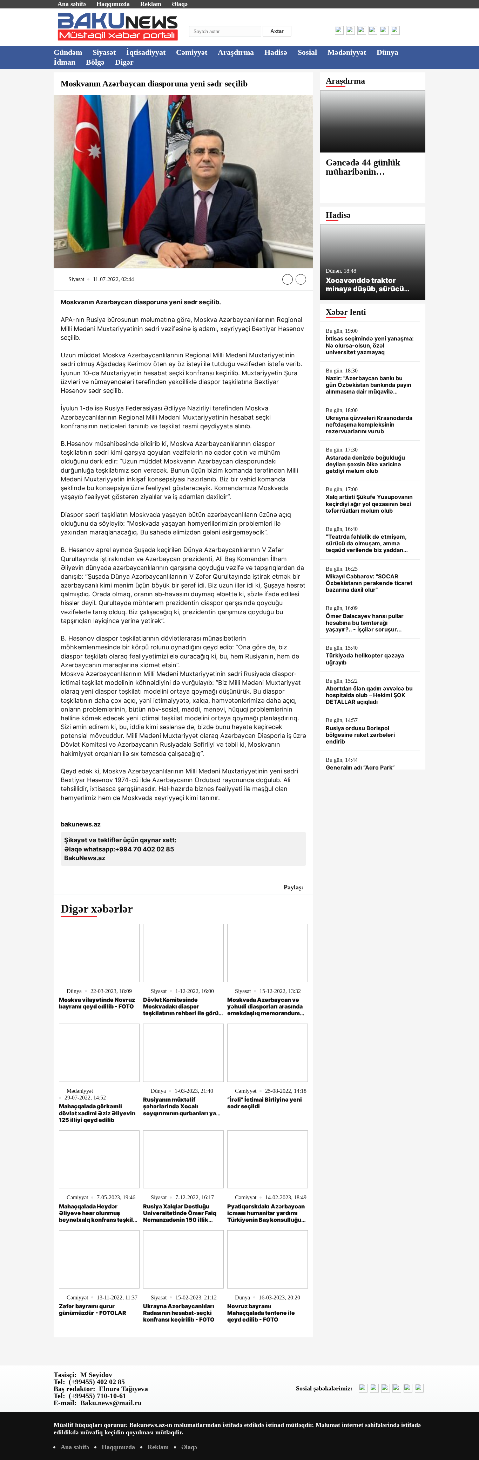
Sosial (307, 52)
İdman (64, 62)
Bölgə (95, 62)
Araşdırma (236, 52)
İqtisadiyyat (146, 52)
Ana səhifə (72, 3)
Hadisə (275, 52)
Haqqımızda (113, 3)
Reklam (150, 3)
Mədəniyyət (347, 52)
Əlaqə (180, 3)
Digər (124, 62)
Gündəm (68, 52)
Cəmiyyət (191, 52)
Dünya (387, 52)
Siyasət (104, 52)
